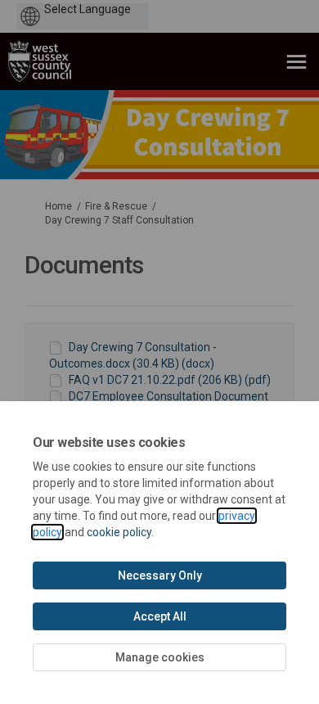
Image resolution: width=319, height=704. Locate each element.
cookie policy (119, 532)
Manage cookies (159, 657)
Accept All (159, 616)
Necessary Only (160, 575)
